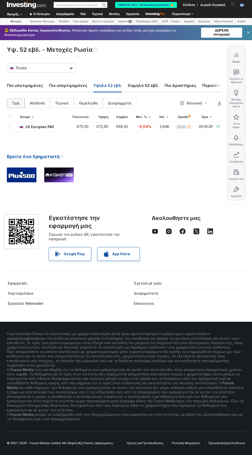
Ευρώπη (204, 21)
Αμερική (189, 21)
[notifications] (233, 4)
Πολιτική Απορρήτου (186, 443)
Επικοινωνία (144, 303)
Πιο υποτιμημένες (25, 85)
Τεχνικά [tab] (62, 103)
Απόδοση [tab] (37, 103)
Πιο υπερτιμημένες (68, 85)
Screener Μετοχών (42, 21)
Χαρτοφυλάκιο (20, 293)
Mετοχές (16, 21)
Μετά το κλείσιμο (103, 21)
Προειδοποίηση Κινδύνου (226, 443)
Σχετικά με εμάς (148, 283)
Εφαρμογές (17, 283)
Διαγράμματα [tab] (119, 103)
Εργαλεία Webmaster (26, 303)
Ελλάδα (64, 21)
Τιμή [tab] (15, 103)
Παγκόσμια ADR (147, 21)
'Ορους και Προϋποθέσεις (145, 443)
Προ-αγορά (80, 21)
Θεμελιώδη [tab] (88, 103)
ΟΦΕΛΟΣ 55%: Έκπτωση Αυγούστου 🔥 (146, 5)
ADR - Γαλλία (171, 21)
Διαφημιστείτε (146, 293)
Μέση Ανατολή (223, 21)
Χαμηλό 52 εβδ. (143, 85)
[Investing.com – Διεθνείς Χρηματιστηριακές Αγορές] (26, 4)
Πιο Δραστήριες (180, 85)
